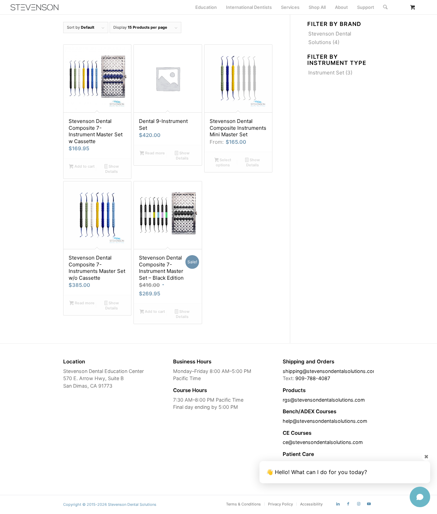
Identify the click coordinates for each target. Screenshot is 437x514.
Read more (154, 153)
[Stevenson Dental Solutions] (34, 7)
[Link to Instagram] (358, 504)
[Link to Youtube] (369, 504)
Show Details (112, 169)
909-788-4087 (312, 378)
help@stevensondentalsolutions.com (325, 421)
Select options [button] (223, 162)
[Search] (385, 7)
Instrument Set (326, 72)
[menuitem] (206, 7)
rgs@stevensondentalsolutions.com (324, 400)
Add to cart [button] (84, 166)
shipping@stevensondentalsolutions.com (330, 371)
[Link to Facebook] (348, 504)
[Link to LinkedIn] (338, 504)
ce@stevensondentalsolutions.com (323, 442)
